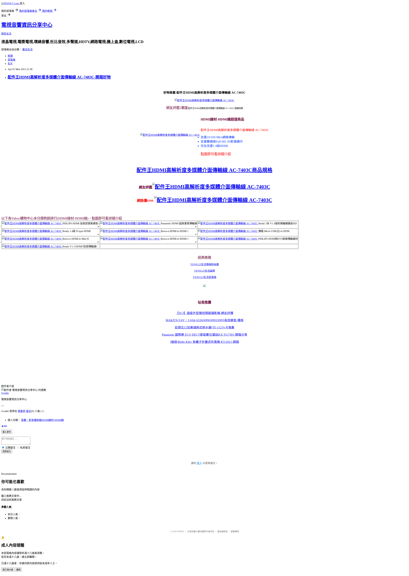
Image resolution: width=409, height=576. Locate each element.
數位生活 (27, 49)
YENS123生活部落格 (204, 277)
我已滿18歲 (8, 569)
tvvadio (5, 393)
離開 (18, 569)
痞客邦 (21, 411)
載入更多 (7, 432)
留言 (28, 411)
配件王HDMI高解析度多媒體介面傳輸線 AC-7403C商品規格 (204, 170)
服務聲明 (235, 531)
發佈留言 (7, 451)
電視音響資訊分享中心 (26, 25)
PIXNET (180, 531)
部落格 (11, 59)
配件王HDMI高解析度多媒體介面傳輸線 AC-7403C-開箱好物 (59, 77)
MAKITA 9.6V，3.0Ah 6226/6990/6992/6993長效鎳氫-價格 (204, 320)
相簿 (10, 56)
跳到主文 (6, 33)
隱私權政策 (222, 531)
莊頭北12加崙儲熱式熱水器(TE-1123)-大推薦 (204, 327)
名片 (10, 63)
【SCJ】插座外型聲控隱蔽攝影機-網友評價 (204, 313)
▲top (4, 425)
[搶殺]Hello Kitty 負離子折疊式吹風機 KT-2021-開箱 (204, 342)
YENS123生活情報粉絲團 (204, 264)
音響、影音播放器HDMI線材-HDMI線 (42, 420)
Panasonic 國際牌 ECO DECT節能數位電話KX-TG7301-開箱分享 (204, 334)
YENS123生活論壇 (204, 270)
